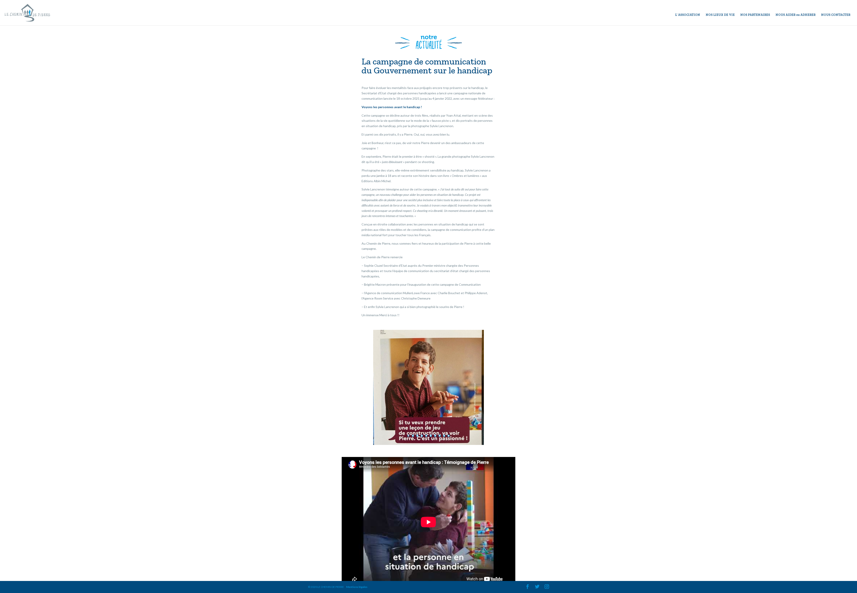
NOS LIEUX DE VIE (720, 15)
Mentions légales (356, 587)
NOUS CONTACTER (835, 15)
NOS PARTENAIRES (755, 15)
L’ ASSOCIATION (687, 15)
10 (448, 436)
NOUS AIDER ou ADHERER (795, 15)
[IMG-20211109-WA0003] (428, 445)
